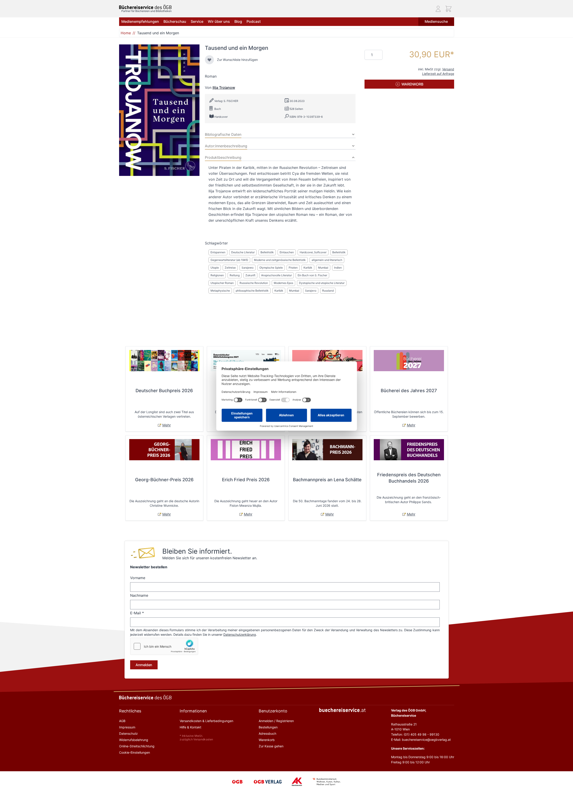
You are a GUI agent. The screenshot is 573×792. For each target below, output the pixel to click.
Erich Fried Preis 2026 (246, 479)
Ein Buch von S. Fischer (312, 275)
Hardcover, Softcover (313, 252)
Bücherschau (174, 21)
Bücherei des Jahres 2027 (409, 390)
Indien (338, 267)
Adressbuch (267, 733)
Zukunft (250, 275)
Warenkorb (267, 740)
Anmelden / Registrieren (276, 721)
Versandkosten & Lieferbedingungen (206, 721)
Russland (328, 290)
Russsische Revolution (254, 283)
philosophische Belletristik (252, 290)
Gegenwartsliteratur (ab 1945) (229, 260)
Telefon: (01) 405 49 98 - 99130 (415, 734)
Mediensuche (436, 21)
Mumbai (323, 267)
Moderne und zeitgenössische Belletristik (280, 260)
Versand (448, 69)
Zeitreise (230, 267)
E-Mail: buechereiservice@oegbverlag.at (421, 739)
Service (197, 21)
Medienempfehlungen (140, 21)
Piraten (293, 267)
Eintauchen (287, 252)
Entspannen (218, 252)
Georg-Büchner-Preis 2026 (164, 479)
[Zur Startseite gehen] (145, 7)
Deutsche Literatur (243, 252)
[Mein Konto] (438, 9)
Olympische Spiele (271, 267)
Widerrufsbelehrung (133, 740)
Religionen (217, 275)
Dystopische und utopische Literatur (321, 283)
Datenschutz (128, 733)
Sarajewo (248, 267)
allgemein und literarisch (327, 260)
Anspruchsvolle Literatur (276, 275)
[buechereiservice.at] (342, 710)
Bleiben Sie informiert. (197, 551)
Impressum (127, 727)
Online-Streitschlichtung (136, 746)
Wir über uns (219, 21)
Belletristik (267, 252)
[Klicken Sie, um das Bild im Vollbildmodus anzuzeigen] (159, 110)
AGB (122, 721)
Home (126, 33)
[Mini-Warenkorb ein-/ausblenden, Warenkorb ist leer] (448, 9)
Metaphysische (220, 290)
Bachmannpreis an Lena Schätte (327, 479)
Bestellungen (268, 727)
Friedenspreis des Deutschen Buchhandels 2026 (409, 478)
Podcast (254, 21)
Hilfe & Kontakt (190, 727)
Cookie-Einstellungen (134, 752)
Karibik (307, 267)
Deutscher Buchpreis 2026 (164, 390)
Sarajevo (310, 290)
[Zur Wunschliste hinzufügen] (209, 59)
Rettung (235, 275)
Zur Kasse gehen (271, 746)
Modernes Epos (283, 283)
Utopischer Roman (222, 283)
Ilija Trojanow (224, 87)
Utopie (215, 267)
